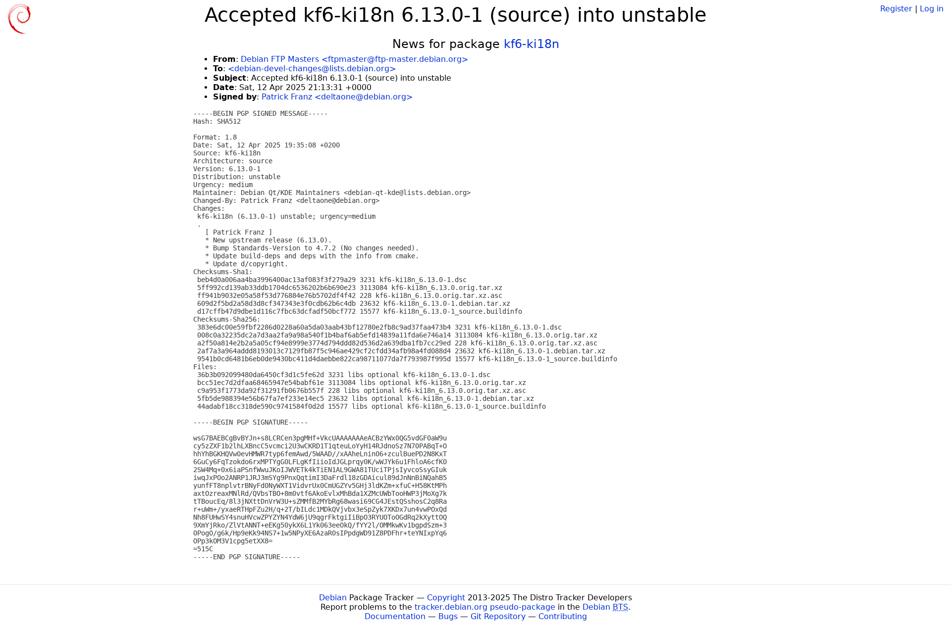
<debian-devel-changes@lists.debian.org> (312, 68)
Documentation (395, 616)
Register (896, 8)
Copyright (446, 597)
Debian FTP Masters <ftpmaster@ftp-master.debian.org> (354, 59)
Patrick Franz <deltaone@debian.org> (337, 96)
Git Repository (498, 616)
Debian (333, 597)
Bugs (448, 616)
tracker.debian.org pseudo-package (485, 607)
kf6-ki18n (531, 44)
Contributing (562, 616)
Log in (932, 8)
